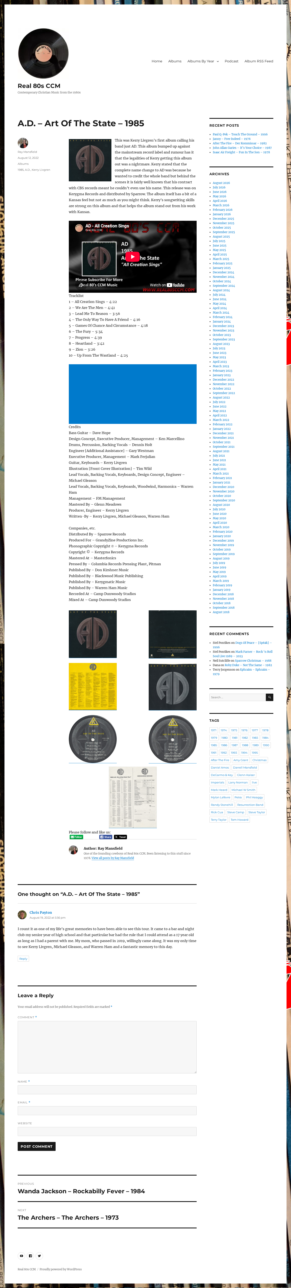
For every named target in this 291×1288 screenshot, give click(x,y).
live (254, 782)
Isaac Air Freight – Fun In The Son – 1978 (241, 152)
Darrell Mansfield (245, 767)
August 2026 (221, 183)
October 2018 (221, 603)
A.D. (27, 169)
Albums (175, 61)
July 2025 (219, 241)
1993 (234, 752)
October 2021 (221, 442)
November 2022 (223, 384)
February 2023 (222, 371)
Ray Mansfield (27, 151)
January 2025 (222, 268)
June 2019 (219, 567)
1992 (224, 752)
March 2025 (221, 259)
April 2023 (220, 362)
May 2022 (219, 411)
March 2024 (221, 312)
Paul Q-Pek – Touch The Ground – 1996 (240, 134)
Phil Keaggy (254, 797)
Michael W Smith (243, 790)
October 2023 (222, 335)
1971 (213, 730)
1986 (224, 745)
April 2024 (220, 308)
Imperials (217, 782)
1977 (255, 730)
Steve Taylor (256, 812)
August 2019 (221, 558)
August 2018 (221, 612)
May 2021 (219, 464)
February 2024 (222, 317)
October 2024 (222, 281)
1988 (245, 745)
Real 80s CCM (39, 85)
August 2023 (221, 344)
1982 (245, 737)
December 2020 (223, 487)
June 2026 (220, 192)
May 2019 (219, 572)
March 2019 (221, 581)
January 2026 (222, 214)
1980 (224, 737)
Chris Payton (41, 912)
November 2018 (223, 599)
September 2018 (224, 608)
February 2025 (222, 263)
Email (24, 1102)
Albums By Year (200, 61)
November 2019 (223, 545)
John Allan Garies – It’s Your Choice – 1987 (242, 148)
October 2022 (222, 388)
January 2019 (221, 590)
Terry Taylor (218, 819)
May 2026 (219, 196)
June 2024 (219, 299)
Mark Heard (219, 790)
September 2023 (224, 339)
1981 (235, 737)
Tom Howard (239, 819)
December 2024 (223, 272)
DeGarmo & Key (222, 775)
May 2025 (219, 250)
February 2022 (222, 424)
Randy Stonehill (222, 804)
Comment (27, 1017)
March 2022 (221, 420)
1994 (244, 752)
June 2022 (219, 406)
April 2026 (220, 201)
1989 (255, 745)
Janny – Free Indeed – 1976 (232, 139)
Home (157, 61)
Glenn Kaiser (246, 775)
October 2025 (222, 227)
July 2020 (219, 509)
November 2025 (223, 223)
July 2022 (219, 402)
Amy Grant (240, 760)
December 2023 (223, 326)
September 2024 (224, 286)
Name (24, 1081)
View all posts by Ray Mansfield (113, 858)
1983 (255, 737)
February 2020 (222, 532)
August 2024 (221, 290)
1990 (266, 745)
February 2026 (223, 210)
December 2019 (223, 540)
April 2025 (220, 254)
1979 (214, 737)
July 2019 (219, 563)
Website (25, 1123)
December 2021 (223, 433)
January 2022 (222, 429)
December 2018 (223, 594)
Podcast (232, 61)
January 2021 (221, 482)
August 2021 (221, 451)
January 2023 (221, 375)
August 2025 (221, 236)
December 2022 (223, 380)
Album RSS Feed (259, 61)
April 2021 (219, 469)
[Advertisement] (133, 394)
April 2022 (220, 415)
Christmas (259, 760)
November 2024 (223, 277)
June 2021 (219, 460)
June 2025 (219, 245)
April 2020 (220, 523)
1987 (235, 745)
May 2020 (219, 518)
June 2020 (219, 514)
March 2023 (221, 366)
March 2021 (221, 473)
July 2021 (219, 456)
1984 (265, 737)
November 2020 (223, 491)
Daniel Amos (220, 767)
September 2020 (224, 500)
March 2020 (221, 527)
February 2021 (222, 478)
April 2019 (220, 576)
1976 (244, 730)
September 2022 (224, 393)
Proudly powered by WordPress (61, 1269)
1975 (234, 730)
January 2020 (222, 536)
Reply (23, 958)
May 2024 (219, 304)
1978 (265, 730)
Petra (238, 797)
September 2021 (224, 447)
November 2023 (223, 330)
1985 (21, 169)
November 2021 (223, 438)
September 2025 (224, 232)
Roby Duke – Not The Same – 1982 (248, 665)
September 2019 (224, 554)
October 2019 (222, 549)
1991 (213, 752)
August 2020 (221, 505)
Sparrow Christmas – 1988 (253, 661)
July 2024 (219, 295)
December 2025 (223, 219)
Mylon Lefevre (220, 797)
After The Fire (220, 760)
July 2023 (219, 348)
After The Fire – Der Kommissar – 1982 (240, 143)
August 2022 (221, 397)
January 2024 (222, 321)
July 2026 (219, 187)
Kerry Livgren (41, 169)
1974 (224, 730)
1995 (255, 752)
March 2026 (221, 205)
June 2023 (219, 353)
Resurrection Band (250, 804)
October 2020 (222, 496)
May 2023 (219, 357)
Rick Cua (217, 812)
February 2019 (222, 585)
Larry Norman (238, 782)
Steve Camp (235, 812)
